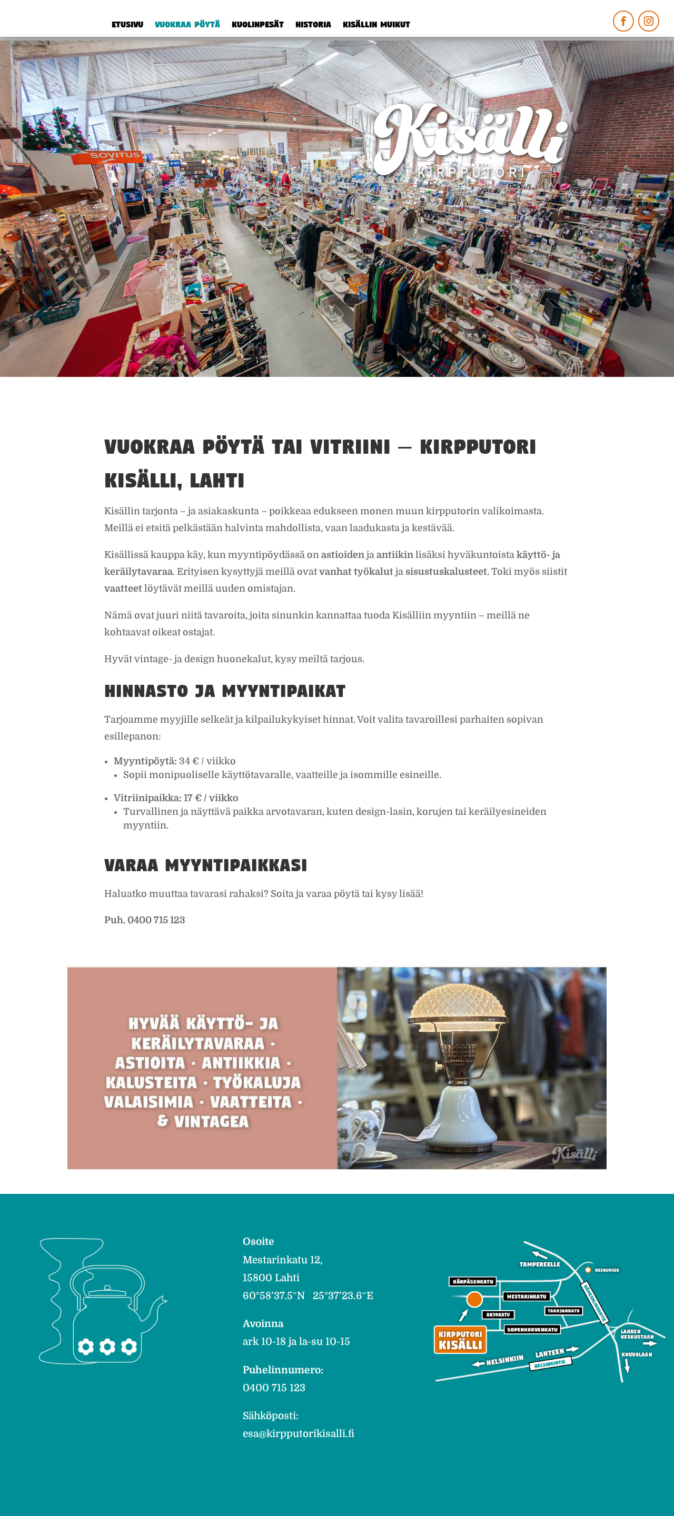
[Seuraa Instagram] (648, 21)
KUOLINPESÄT (258, 25)
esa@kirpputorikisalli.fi (298, 1434)
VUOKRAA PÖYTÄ (187, 25)
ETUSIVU (127, 25)
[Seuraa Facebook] (623, 21)
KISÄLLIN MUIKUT (376, 25)
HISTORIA (313, 25)
